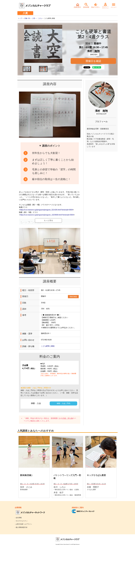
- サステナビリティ (21, 521)
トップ (20, 18)
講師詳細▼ (94, 54)
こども (40, 18)
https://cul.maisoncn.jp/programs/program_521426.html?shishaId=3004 (46, 210)
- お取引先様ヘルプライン (23, 524)
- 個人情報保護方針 (21, 527)
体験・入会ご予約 (63, 403)
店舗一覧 (27, 18)
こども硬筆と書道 (48, 346)
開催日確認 (73, 296)
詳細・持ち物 (68, 418)
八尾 (33, 18)
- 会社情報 (18, 517)
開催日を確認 (93, 61)
